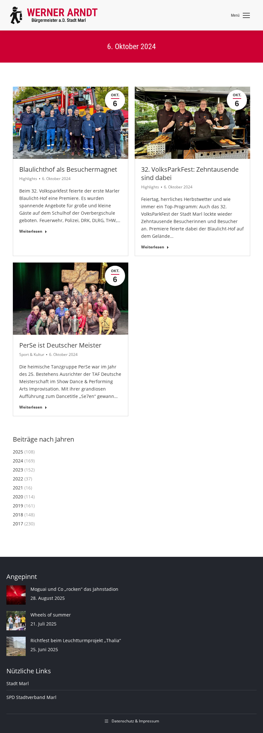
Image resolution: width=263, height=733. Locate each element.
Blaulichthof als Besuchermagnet (68, 169)
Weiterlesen (30, 231)
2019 (18, 506)
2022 (18, 479)
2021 (18, 488)
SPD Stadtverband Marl (31, 697)
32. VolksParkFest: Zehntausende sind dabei (190, 173)
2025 (18, 452)
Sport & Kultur (31, 354)
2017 (18, 524)
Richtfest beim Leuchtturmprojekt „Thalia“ (75, 640)
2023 (18, 470)
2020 (18, 497)
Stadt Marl (17, 683)
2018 (18, 515)
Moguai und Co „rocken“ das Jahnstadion (74, 589)
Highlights (28, 178)
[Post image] (16, 595)
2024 (18, 461)
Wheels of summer (50, 615)
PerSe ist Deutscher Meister (60, 345)
